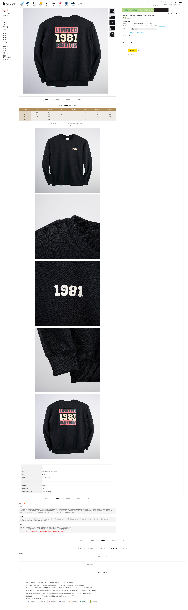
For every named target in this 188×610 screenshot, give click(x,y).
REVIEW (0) (114, 548)
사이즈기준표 (143, 32)
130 (4, 24)
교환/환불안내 (56, 99)
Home (169, 13)
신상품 (4, 12)
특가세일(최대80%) (8, 58)
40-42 (4, 35)
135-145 (5, 26)
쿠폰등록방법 (70, 582)
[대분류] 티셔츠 (174, 13)
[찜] (138, 50)
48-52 (4, 39)
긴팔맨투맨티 (180, 13)
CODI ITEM (103, 548)
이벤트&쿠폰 (6, 60)
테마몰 (4, 48)
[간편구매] (132, 50)
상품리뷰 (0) (78, 99)
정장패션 (5, 52)
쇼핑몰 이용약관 (40, 582)
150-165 (5, 28)
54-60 (4, 41)
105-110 (5, 19)
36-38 (4, 34)
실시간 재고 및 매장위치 (134, 32)
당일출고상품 (6, 14)
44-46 (4, 37)
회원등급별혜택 (162, 24)
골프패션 (5, 47)
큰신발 (4, 56)
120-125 (5, 22)
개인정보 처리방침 (49, 582)
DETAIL (80, 548)
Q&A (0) (89, 99)
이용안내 (33, 582)
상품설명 (46, 99)
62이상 (5, 43)
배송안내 (57, 582)
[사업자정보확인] (69, 587)
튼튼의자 (5, 16)
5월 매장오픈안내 (156, 5)
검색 (160, 2)
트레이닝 (5, 50)
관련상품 (68, 99)
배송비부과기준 (162, 26)
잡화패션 (5, 54)
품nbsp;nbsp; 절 (127, 43)
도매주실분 (63, 582)
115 (4, 20)
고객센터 (76, 582)
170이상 (5, 30)
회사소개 (28, 582)
